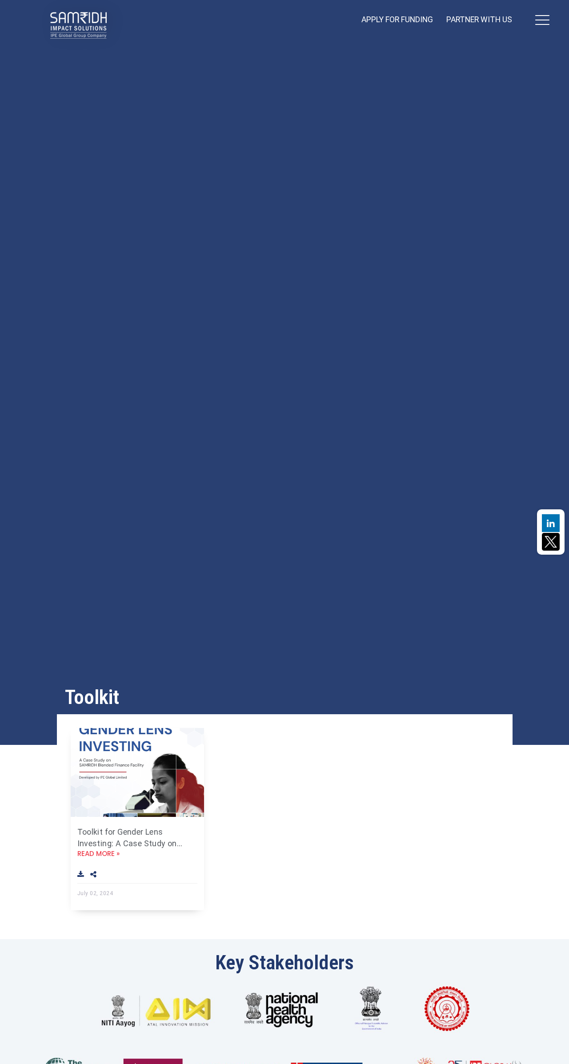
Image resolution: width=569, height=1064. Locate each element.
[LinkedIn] (551, 523)
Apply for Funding (397, 19)
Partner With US (479, 19)
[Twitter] (551, 541)
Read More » (98, 853)
